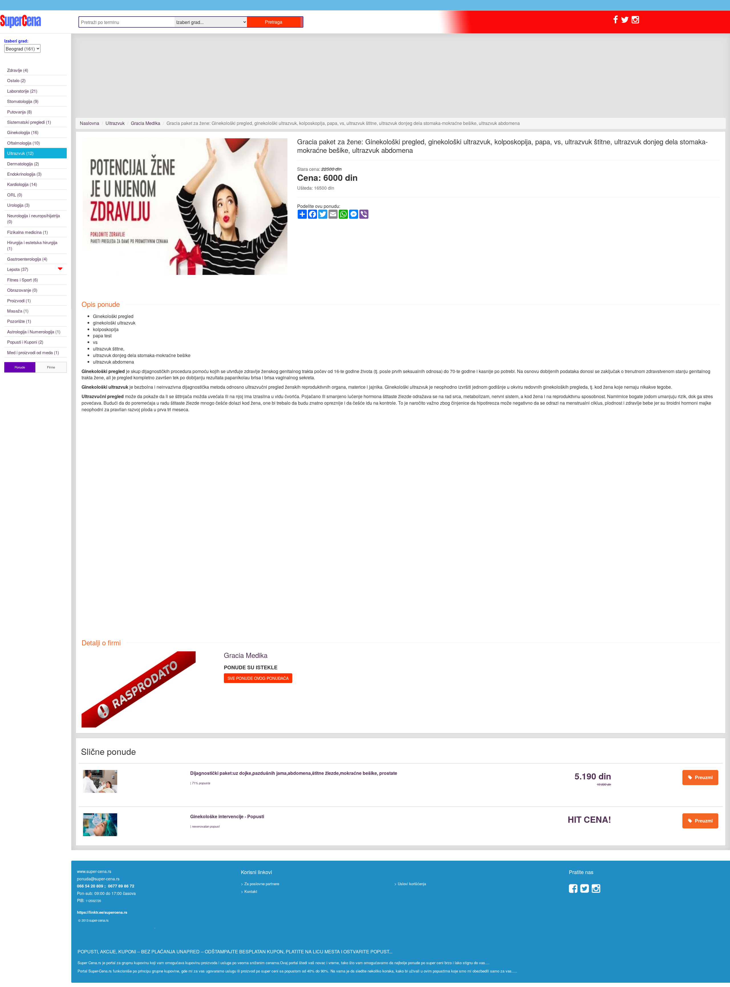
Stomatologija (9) (22, 101)
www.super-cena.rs (94, 871)
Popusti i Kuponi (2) (25, 342)
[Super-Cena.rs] (35, 22)
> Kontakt (249, 891)
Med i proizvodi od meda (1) (33, 352)
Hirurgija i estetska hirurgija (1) (32, 245)
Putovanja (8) (19, 112)
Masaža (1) (18, 311)
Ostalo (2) (16, 80)
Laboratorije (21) (22, 91)
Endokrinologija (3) (24, 174)
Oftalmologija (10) (23, 143)
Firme (51, 367)
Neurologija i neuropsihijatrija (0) (33, 218)
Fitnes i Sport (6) (22, 280)
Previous (74, 211)
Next (297, 211)
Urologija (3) (18, 205)
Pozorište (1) (19, 321)
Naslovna (89, 123)
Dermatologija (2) (23, 164)
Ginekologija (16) (22, 132)
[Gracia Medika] (139, 689)
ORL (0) (14, 195)
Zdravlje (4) (17, 70)
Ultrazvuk (115, 123)
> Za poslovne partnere (260, 883)
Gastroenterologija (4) (27, 259)
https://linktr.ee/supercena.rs (102, 912)
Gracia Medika (145, 123)
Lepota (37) (17, 269)
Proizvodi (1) (19, 300)
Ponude (20, 367)
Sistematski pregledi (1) (29, 122)
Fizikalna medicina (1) (27, 232)
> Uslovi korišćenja (410, 883)
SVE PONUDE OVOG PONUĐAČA (258, 678)
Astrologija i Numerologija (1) (33, 332)
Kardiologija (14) (22, 184)
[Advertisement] (247, 75)
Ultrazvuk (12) (20, 153)
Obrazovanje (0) (22, 290)
